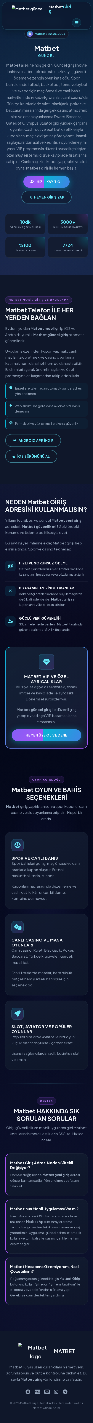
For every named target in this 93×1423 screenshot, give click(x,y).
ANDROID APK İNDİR (36, 440)
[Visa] (37, 1392)
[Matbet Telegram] (65, 1392)
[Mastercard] (47, 1392)
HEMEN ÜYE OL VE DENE (46, 735)
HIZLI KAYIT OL (50, 182)
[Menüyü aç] (76, 22)
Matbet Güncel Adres (47, 1407)
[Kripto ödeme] (28, 1392)
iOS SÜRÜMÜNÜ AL (33, 456)
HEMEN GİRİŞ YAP (49, 197)
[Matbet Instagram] (56, 1392)
